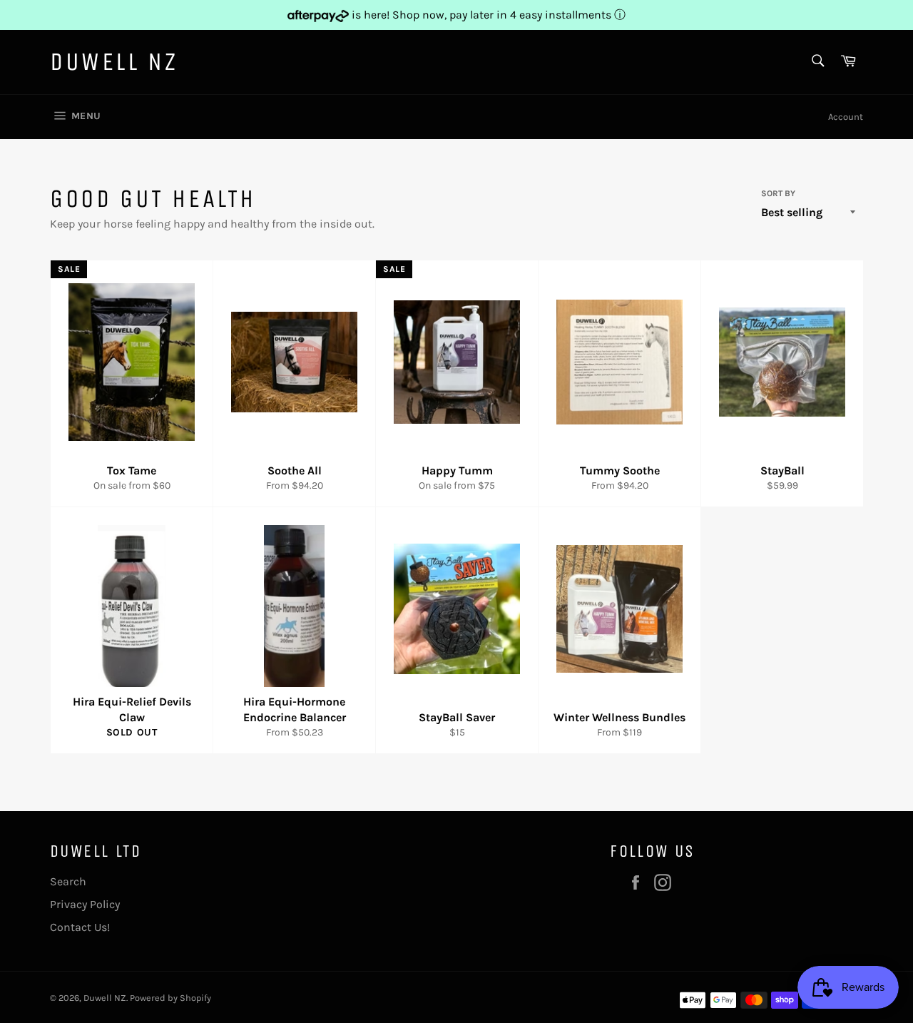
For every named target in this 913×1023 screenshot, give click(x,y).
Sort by (778, 193)
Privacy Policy (85, 904)
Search (68, 881)
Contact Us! (80, 927)
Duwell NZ (114, 61)
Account (845, 116)
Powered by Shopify (170, 997)
